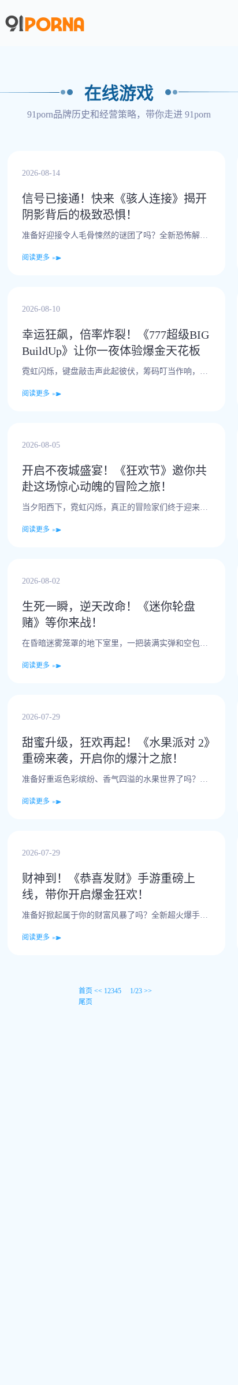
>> (148, 991)
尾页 (85, 1002)
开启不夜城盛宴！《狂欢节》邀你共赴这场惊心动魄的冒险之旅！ (114, 478)
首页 (85, 991)
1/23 (136, 991)
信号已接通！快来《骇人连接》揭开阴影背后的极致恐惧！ (114, 206)
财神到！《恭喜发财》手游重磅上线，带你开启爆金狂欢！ (108, 886)
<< (98, 991)
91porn (198, 114)
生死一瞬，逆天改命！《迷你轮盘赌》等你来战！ (108, 614)
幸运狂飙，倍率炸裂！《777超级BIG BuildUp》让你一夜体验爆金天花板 (115, 342)
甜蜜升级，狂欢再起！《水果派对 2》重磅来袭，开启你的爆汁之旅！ (116, 750)
